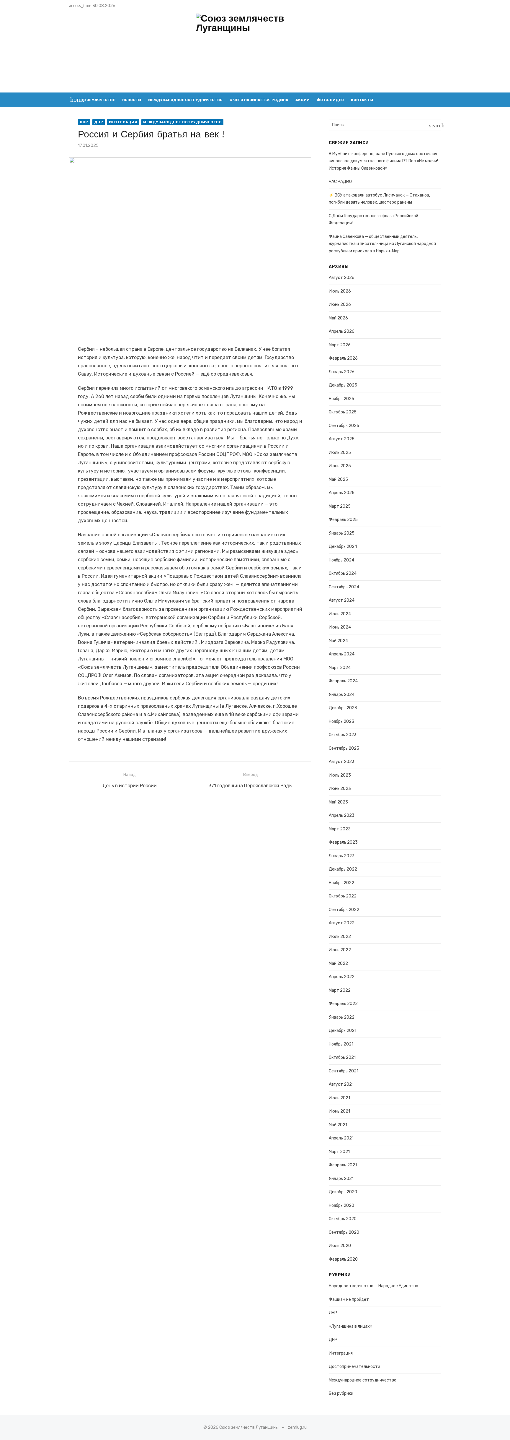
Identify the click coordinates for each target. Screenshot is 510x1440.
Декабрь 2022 (343, 869)
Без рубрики (341, 1393)
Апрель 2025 (341, 492)
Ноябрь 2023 (341, 721)
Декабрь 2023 (343, 707)
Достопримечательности (354, 1366)
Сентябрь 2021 (343, 1071)
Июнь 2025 (340, 465)
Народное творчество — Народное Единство (373, 1285)
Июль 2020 (340, 1245)
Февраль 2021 (343, 1165)
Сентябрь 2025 (344, 425)
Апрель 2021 (341, 1138)
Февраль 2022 (343, 1003)
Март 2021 (339, 1151)
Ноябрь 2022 (341, 882)
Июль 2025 (340, 452)
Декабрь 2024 (343, 546)
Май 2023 (338, 802)
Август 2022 (341, 923)
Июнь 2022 (340, 949)
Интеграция (123, 122)
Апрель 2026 (341, 331)
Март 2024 (340, 667)
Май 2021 (338, 1124)
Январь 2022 (341, 1017)
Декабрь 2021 (342, 1030)
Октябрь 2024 (343, 573)
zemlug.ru (297, 1427)
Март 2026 (340, 345)
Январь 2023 (341, 855)
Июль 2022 (340, 936)
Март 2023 (340, 829)
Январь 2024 (341, 694)
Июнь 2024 (340, 627)
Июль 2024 (340, 613)
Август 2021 (341, 1084)
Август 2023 (341, 761)
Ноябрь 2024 (341, 560)
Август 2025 (341, 438)
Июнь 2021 (339, 1111)
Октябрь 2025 (343, 412)
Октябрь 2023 (343, 734)
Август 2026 (341, 277)
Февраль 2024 (343, 681)
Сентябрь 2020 (344, 1232)
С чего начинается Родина (259, 100)
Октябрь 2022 (343, 896)
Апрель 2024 (341, 654)
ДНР (98, 122)
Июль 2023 (340, 775)
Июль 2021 (339, 1097)
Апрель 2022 (341, 976)
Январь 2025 (341, 533)
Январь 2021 (341, 1178)
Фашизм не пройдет (349, 1299)
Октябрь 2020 (343, 1218)
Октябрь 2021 (342, 1057)
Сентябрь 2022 (344, 909)
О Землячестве (99, 100)
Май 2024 (338, 640)
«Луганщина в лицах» (350, 1326)
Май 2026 (338, 318)
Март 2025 (340, 506)
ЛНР (84, 122)
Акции (302, 100)
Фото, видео (330, 100)
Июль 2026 (340, 291)
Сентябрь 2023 (344, 748)
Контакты (362, 100)
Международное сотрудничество (185, 100)
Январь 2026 (341, 371)
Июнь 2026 (340, 304)
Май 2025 (338, 479)
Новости (131, 100)
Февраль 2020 (343, 1259)
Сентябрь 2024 (344, 587)
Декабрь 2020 (343, 1191)
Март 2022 (340, 990)
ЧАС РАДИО (340, 181)
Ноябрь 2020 (341, 1205)
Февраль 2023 (343, 842)
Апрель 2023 (341, 815)
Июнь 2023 (340, 788)
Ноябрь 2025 (341, 398)
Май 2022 (338, 963)
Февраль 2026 (343, 358)
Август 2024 (341, 600)
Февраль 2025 (343, 519)
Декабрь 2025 (343, 385)
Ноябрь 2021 (341, 1044)
